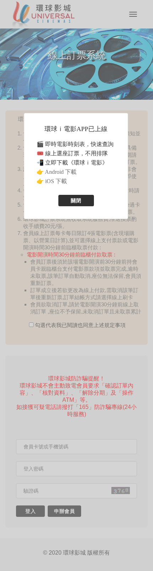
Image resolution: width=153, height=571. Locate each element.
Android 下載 (60, 172)
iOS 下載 (56, 181)
